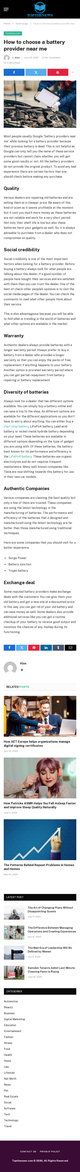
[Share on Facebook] (14, 72)
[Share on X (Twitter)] (35, 72)
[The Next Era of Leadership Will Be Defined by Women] (14, 953)
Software (9, 1108)
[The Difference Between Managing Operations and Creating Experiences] (14, 933)
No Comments (53, 57)
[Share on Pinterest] (57, 72)
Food (7, 1048)
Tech (7, 1114)
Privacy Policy (50, 1151)
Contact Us (28, 1151)
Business (9, 1013)
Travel (8, 1126)
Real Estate (11, 1096)
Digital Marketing (14, 1019)
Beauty (8, 1007)
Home (7, 1060)
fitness (8, 1043)
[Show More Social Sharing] (72, 72)
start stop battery (16, 426)
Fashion (8, 1037)
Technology (12, 33)
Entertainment (12, 1031)
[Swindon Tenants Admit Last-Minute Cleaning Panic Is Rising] (14, 973)
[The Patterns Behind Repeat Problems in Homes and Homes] (40, 839)
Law (6, 1066)
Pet (6, 1090)
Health (8, 1054)
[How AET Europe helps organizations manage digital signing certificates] (40, 716)
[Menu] (6, 9)
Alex (17, 57)
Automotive (11, 1001)
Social (7, 1102)
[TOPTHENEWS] (40, 9)
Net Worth (10, 1078)
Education (10, 1025)
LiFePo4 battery (20, 456)
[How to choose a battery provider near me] (40, 104)
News (7, 1084)
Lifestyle (9, 1072)
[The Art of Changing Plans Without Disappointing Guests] (14, 912)
